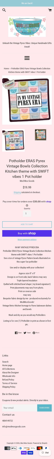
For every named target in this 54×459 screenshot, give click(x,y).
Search (5, 361)
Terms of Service (9, 383)
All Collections (8, 369)
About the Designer (10, 372)
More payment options (27, 239)
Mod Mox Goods (26, 443)
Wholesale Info (8, 376)
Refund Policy (8, 379)
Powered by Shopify (40, 443)
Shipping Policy (8, 387)
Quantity (27, 209)
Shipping (17, 192)
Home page (7, 365)
